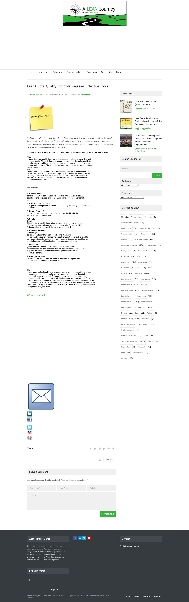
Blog (118, 72)
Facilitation (125, 256)
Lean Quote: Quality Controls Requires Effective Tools (67, 86)
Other (137, 313)
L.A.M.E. (124, 273)
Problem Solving (127, 319)
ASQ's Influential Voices (130, 223)
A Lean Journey (137, 217)
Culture (124, 240)
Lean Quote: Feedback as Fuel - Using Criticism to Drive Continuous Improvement (148, 121)
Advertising (106, 72)
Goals (138, 256)
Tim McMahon (37, 94)
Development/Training (129, 245)
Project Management (128, 324)
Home (32, 72)
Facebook (92, 72)
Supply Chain (126, 347)
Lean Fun (143, 285)
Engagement (125, 251)
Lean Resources (127, 302)
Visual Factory (137, 353)
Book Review (126, 228)
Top (53, 589)
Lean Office (125, 296)
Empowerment (150, 245)
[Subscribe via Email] (71, 396)
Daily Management (141, 240)
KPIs (150, 268)
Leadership (139, 128)
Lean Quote (109, 459)
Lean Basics (145, 279)
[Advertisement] (94, 50)
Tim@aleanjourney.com (129, 546)
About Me (44, 72)
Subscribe (58, 72)
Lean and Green (127, 279)
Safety (145, 336)
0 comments (86, 94)
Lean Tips (138, 108)
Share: (30, 448)
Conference (145, 234)
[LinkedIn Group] (71, 413)
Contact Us (158, 596)
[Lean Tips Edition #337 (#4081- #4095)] (126, 106)
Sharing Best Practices (129, 341)
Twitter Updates (75, 72)
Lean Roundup (146, 302)
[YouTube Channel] (71, 432)
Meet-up (124, 313)
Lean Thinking (126, 307)
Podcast (150, 313)
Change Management (146, 228)
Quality (145, 324)
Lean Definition (126, 285)
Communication (127, 234)
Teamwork (141, 347)
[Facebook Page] (71, 419)
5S (122, 217)
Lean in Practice (141, 148)
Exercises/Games (144, 251)
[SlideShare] (71, 437)
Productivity (145, 319)
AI (151, 217)
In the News (142, 262)
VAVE (123, 353)
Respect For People (128, 336)
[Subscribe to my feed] (71, 338)
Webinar (124, 358)
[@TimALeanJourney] (71, 427)
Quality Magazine (127, 330)
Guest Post (125, 262)
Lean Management (147, 290)
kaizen (138, 268)
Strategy (150, 341)
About (128, 596)
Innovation (125, 268)
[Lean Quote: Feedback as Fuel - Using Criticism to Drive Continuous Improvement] (126, 123)
